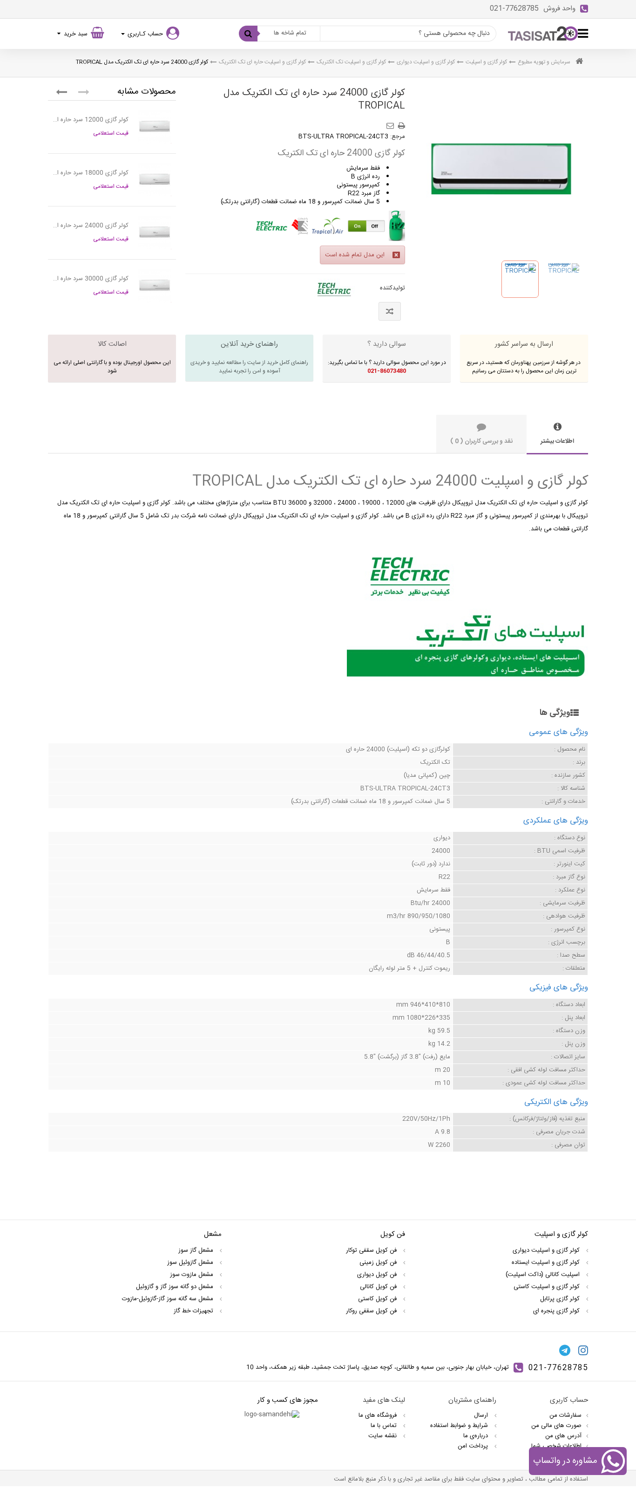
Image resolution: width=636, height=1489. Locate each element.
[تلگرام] (564, 1350)
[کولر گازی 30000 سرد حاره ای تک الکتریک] (154, 285)
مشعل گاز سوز (196, 1250)
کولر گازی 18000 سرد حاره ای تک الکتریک (91, 173)
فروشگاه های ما (379, 1415)
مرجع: (397, 136)
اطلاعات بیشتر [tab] (557, 441)
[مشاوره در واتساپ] (613, 1463)
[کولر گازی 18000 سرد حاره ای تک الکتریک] (154, 180)
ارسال (482, 1415)
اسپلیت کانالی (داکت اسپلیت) (544, 1274)
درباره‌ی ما (476, 1436)
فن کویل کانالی (379, 1287)
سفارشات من (565, 1415)
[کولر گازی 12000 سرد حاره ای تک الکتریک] (154, 127)
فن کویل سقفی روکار (372, 1311)
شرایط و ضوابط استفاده (460, 1425)
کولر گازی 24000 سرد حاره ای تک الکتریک (91, 225)
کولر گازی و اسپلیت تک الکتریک (351, 62)
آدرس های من (563, 1436)
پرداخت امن (474, 1446)
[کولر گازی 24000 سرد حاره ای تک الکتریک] (154, 232)
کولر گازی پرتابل (561, 1299)
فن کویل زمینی (379, 1262)
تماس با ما (385, 1425)
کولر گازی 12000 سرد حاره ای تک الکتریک (91, 120)
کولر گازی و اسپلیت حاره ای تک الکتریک (262, 62)
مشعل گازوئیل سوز (191, 1262)
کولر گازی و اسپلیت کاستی (548, 1287)
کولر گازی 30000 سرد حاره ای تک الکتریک (91, 279)
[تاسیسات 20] (543, 33)
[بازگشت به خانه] (579, 62)
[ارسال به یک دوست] (391, 122)
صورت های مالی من (556, 1425)
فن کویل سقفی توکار (372, 1250)
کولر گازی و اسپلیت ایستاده (547, 1262)
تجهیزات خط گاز (194, 1311)
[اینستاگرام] (583, 1350)
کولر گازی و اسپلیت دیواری (426, 62)
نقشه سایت (383, 1436)
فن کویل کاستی (378, 1299)
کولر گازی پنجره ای (557, 1311)
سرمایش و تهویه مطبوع (544, 62)
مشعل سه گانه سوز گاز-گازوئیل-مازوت (168, 1299)
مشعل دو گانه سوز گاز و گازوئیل (175, 1287)
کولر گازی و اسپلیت (486, 62)
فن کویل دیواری (378, 1274)
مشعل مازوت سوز (192, 1274)
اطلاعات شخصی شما (556, 1446)
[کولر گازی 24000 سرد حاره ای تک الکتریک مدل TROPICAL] (520, 279)
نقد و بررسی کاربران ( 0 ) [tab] (481, 441)
